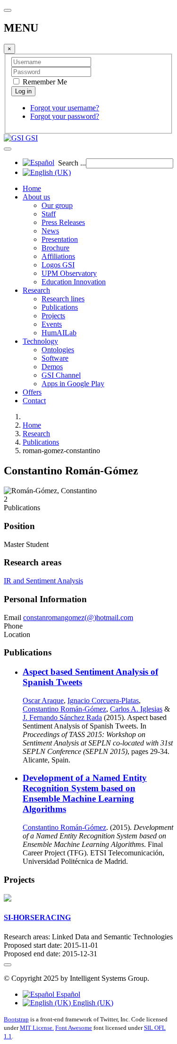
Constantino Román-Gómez (64, 709)
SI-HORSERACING (37, 917)
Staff (49, 214)
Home (32, 188)
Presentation (60, 239)
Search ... (72, 163)
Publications (60, 307)
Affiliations (58, 256)
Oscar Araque (43, 700)
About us (36, 197)
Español (67, 994)
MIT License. (37, 1027)
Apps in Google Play (73, 384)
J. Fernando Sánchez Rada (62, 717)
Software (55, 358)
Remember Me (44, 82)
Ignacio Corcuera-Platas (103, 700)
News (50, 231)
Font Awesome (73, 1027)
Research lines (63, 299)
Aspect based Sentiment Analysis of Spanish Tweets (90, 677)
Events (52, 324)
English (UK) (92, 1003)
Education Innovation (74, 282)
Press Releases (63, 222)
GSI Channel (61, 375)
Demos (52, 367)
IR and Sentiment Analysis (43, 581)
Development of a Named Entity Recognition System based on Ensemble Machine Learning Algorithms (85, 793)
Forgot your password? (64, 116)
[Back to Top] (7, 964)
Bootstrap (16, 1019)
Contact (34, 401)
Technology (40, 341)
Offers (32, 392)
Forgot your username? (64, 108)
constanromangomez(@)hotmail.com (78, 617)
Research (36, 290)
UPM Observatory (69, 273)
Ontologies (58, 350)
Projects (53, 316)
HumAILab (59, 333)
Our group (57, 205)
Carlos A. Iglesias (136, 709)
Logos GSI (58, 265)
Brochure (55, 248)
